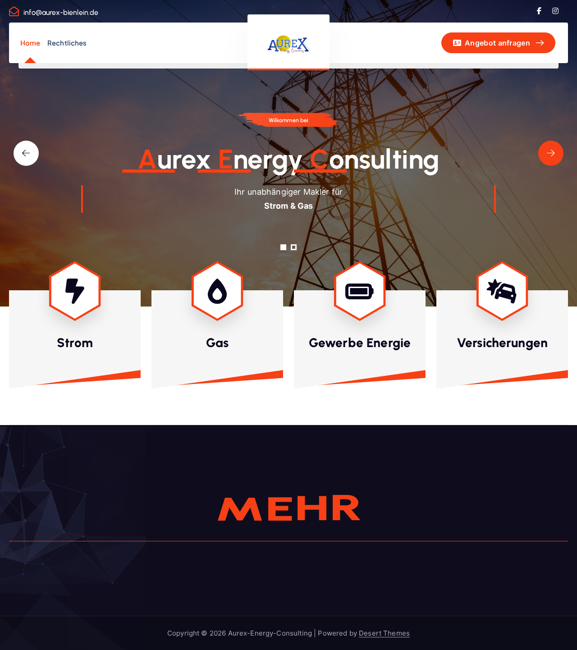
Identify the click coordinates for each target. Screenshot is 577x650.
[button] (283, 247)
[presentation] (26, 153)
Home (30, 42)
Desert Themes (384, 633)
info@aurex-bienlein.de (60, 12)
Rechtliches (67, 42)
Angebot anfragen (496, 42)
